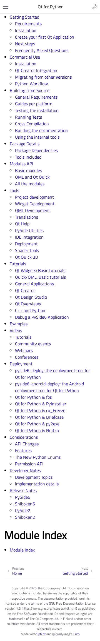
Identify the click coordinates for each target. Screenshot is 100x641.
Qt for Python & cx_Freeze (40, 410)
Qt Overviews (28, 303)
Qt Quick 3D (26, 257)
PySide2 (22, 510)
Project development (34, 197)
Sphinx (41, 634)
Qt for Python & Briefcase (39, 417)
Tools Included (28, 157)
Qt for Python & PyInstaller (40, 403)
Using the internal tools (37, 137)
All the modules (29, 183)
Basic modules (28, 170)
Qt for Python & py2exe (37, 423)
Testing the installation (37, 110)
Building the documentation (41, 130)
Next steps (25, 43)
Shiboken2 (25, 517)
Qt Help (22, 223)
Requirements (28, 23)
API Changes (27, 443)
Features (23, 450)
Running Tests (28, 117)
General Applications (34, 283)
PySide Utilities (29, 230)
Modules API (21, 163)
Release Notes (23, 490)
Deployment (26, 243)
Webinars (24, 350)
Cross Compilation (32, 123)
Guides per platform (33, 103)
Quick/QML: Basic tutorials (40, 277)
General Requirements (36, 97)
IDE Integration (29, 237)
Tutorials (18, 263)
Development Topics (33, 477)
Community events (33, 343)
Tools (14, 190)
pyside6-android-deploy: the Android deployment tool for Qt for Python (49, 387)
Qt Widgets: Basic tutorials (40, 270)
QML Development (32, 210)
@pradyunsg (61, 634)
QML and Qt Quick (32, 177)
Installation (25, 30)
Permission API (29, 463)
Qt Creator (25, 290)
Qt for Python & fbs (33, 397)
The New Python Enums (38, 457)
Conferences (26, 357)
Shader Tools (27, 250)
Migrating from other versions (43, 77)
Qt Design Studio (31, 297)
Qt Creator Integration (36, 70)
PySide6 (22, 497)
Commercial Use (25, 57)
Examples (19, 323)
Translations (26, 217)
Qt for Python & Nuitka (37, 430)
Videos (16, 330)
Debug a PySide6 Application (42, 317)
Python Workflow (31, 83)
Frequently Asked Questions (41, 50)
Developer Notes (25, 470)
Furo (76, 634)
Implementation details (37, 483)
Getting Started (24, 17)
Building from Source (29, 90)
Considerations (24, 437)
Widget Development (34, 203)
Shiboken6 (25, 503)
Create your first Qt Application (44, 37)
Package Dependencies (36, 150)
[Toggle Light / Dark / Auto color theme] (95, 7)
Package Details (24, 143)
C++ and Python (30, 310)
